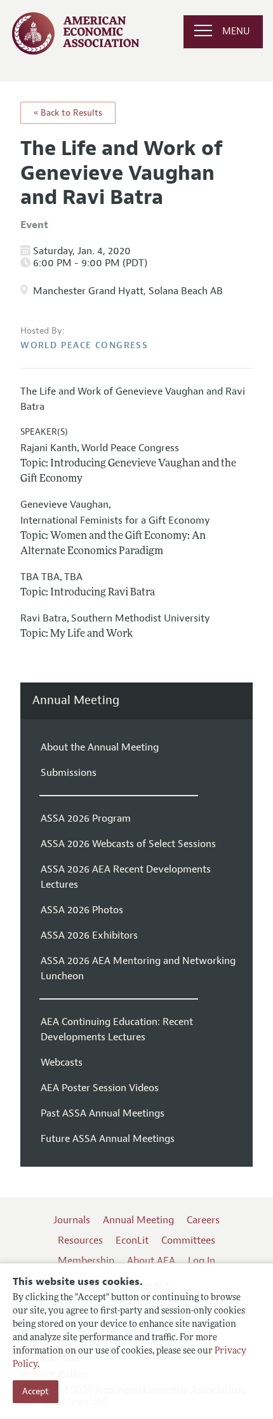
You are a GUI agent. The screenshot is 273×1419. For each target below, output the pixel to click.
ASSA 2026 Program (86, 818)
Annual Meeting (75, 701)
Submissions (69, 772)
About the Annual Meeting (100, 747)
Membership (86, 1260)
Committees (188, 1240)
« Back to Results (68, 112)
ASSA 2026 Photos (82, 910)
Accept (35, 1391)
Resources (80, 1240)
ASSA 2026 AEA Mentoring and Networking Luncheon (138, 968)
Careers (203, 1220)
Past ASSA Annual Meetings (102, 1113)
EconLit (132, 1240)
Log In (201, 1260)
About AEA (151, 1260)
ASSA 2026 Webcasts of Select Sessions (128, 844)
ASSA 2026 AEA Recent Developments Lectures (126, 877)
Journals (71, 1220)
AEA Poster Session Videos (100, 1088)
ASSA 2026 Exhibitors (89, 935)
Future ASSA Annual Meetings (108, 1138)
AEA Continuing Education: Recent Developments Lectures (117, 1029)
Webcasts (62, 1062)
